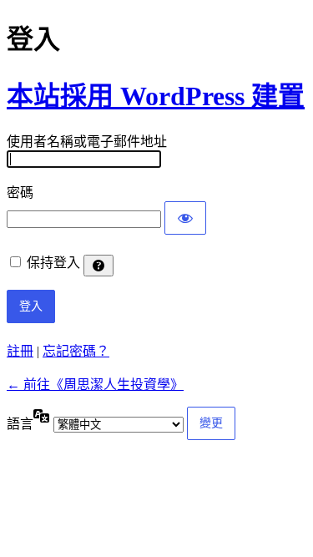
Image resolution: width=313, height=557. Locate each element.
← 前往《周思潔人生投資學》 (95, 384)
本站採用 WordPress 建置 (156, 96)
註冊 (20, 351)
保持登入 (53, 263)
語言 (20, 424)
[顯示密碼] (185, 218)
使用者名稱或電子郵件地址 (87, 141)
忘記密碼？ (76, 351)
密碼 (20, 192)
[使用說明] (98, 265)
